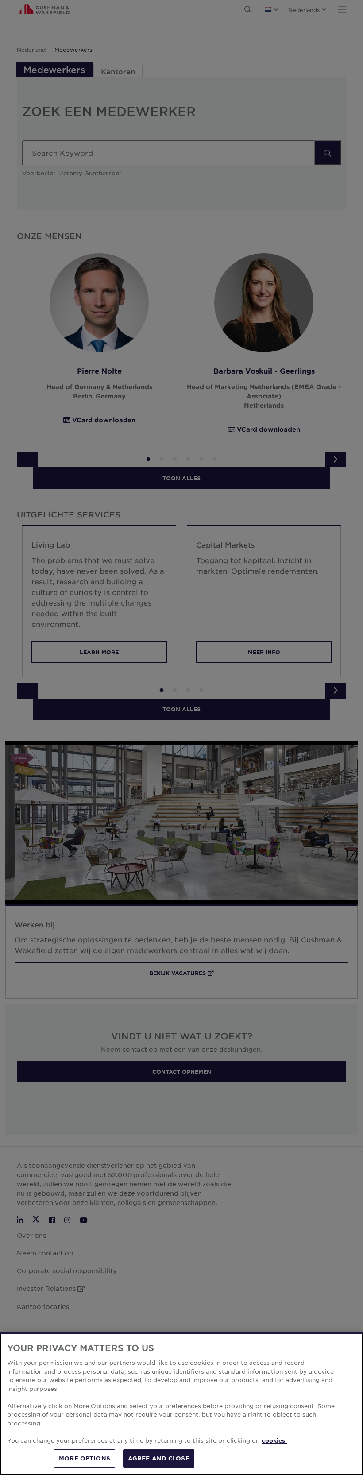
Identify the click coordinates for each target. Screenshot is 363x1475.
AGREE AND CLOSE (158, 1458)
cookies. (274, 1440)
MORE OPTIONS (84, 1458)
